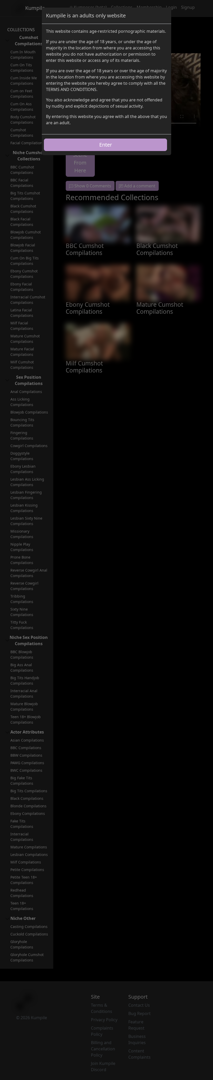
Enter (105, 144)
